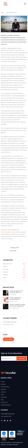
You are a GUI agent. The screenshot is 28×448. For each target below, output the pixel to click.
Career (5, 266)
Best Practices (7, 264)
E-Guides (5, 269)
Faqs (2, 400)
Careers (3, 392)
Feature (5, 272)
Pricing (3, 384)
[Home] (5, 3)
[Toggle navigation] (25, 4)
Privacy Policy (5, 387)
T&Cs (2, 394)
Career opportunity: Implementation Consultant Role (15, 298)
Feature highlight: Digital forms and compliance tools (17, 305)
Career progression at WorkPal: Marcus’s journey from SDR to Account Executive (16, 291)
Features (3, 389)
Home (3, 381)
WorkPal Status (5, 405)
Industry (5, 274)
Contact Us (4, 402)
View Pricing (8, 339)
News (2, 12)
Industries (4, 397)
